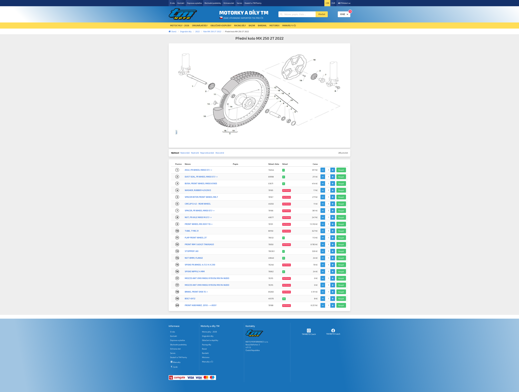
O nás (172, 3)
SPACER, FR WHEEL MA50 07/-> (199, 210)
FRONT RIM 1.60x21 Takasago (199, 244)
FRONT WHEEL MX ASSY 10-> (198, 224)
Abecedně (219, 153)
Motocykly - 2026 (209, 332)
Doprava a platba (194, 3)
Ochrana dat (229, 3)
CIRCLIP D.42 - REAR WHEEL (198, 203)
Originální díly (207, 336)
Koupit (341, 170)
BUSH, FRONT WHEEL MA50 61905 (201, 183)
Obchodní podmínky (212, 3)
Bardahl (205, 353)
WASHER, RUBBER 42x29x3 (198, 190)
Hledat (321, 14)
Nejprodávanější (207, 153)
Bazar (204, 349)
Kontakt (180, 3)
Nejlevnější (185, 153)
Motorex (205, 357)
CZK (327, 3)
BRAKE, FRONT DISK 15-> (196, 291)
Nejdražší (195, 153)
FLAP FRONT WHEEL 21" (196, 237)
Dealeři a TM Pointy (253, 3)
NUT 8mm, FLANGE (194, 258)
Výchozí (175, 153)
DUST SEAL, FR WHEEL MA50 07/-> (201, 176)
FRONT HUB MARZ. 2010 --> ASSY (201, 305)
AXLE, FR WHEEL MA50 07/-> (198, 170)
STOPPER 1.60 (191, 251)
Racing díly (206, 344)
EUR (333, 3)
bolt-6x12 (190, 298)
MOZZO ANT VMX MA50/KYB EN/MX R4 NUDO (207, 278)
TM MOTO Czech (309, 334)
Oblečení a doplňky (210, 340)
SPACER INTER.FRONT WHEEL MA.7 (201, 197)
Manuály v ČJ (207, 361)
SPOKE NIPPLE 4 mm (195, 271)
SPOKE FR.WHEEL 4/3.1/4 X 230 (200, 264)
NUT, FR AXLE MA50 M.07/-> (198, 217)
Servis (239, 3)
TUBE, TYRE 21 (192, 231)
